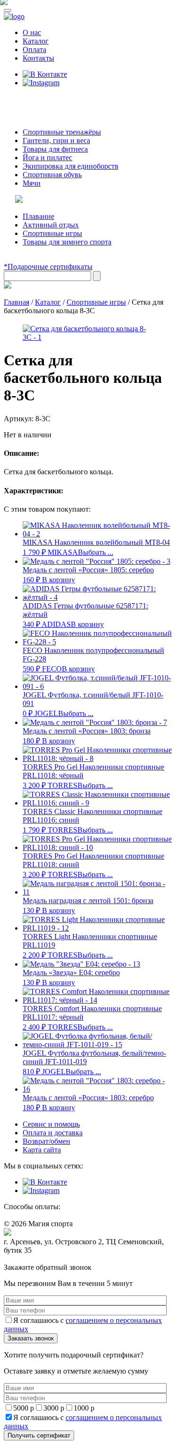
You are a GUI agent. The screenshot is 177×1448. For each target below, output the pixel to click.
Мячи (32, 183)
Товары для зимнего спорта (67, 242)
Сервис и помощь (51, 1124)
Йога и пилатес (47, 158)
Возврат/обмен (46, 1141)
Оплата (34, 49)
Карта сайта (42, 1150)
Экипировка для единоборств (70, 166)
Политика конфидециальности (47, 1259)
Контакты (38, 58)
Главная (16, 302)
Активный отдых (51, 225)
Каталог (36, 41)
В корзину (58, 580)
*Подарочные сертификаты (48, 266)
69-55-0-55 (32, 101)
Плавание (38, 216)
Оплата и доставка (53, 1133)
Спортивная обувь (52, 175)
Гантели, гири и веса (56, 140)
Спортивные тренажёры (62, 132)
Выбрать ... (95, 552)
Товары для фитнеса (55, 149)
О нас (32, 32)
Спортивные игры (52, 233)
